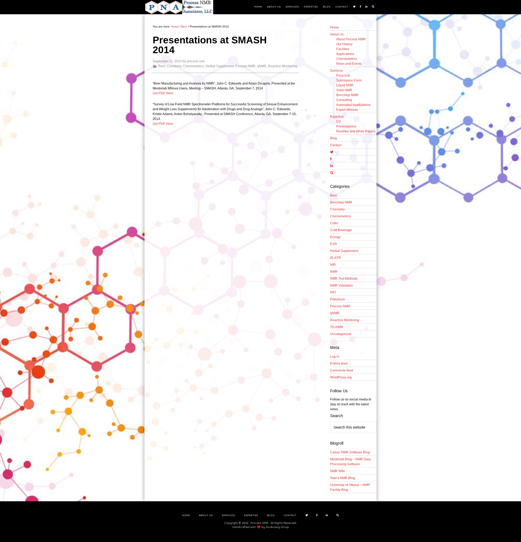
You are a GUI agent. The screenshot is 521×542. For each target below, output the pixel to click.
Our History (344, 44)
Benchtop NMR (347, 95)
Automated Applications (353, 105)
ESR (333, 244)
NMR (334, 271)
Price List (343, 75)
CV (338, 121)
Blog (333, 138)
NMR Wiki (337, 471)
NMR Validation (341, 285)
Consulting (344, 100)
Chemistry (174, 66)
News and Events (349, 63)
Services (336, 70)
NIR (333, 264)
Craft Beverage (341, 230)
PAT (333, 292)
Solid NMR (344, 90)
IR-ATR (335, 257)
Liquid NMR (345, 85)
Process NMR (245, 66)
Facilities (342, 49)
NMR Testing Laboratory (181, 7)
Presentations (346, 126)
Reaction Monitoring (282, 66)
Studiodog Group (277, 527)
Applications (345, 54)
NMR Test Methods (344, 278)
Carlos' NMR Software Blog (350, 452)
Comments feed (341, 370)
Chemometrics (193, 66)
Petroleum (337, 299)
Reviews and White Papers (355, 131)
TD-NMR (336, 327)
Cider (334, 223)
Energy (335, 237)
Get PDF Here (163, 93)
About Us (337, 34)
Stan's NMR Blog (342, 478)
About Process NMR (351, 39)
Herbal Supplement (220, 66)
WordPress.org (341, 377)
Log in (334, 356)
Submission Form (349, 80)
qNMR (261, 66)
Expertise (337, 116)
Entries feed (338, 363)
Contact (335, 145)
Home (334, 27)
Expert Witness (347, 109)
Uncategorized (340, 334)
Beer (162, 66)
